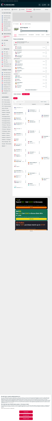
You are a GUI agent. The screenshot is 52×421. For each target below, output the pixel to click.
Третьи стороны (10, 402)
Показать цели (26, 418)
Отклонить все (26, 415)
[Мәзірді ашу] (48, 5)
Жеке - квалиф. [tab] (17, 94)
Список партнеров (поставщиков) (7, 408)
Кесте (43, 34)
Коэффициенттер (22, 34)
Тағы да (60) (4, 92)
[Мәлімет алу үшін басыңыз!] (31, 47)
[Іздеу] (39, 5)
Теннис (17, 23)
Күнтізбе (38, 34)
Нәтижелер (31, 34)
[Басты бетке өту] (10, 5)
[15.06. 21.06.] (34, 30)
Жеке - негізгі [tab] (26, 94)
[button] (48, 30)
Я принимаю (26, 411)
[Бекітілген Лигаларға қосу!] (30, 27)
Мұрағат (48, 34)
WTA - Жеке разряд (26, 23)
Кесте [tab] (15, 98)
